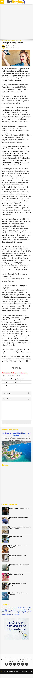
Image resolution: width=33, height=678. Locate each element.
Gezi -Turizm (12, 608)
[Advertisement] (16, 21)
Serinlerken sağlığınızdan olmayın (20, 564)
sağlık (18, 612)
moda (14, 612)
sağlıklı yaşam (26, 612)
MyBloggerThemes (27, 671)
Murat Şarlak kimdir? (16, 536)
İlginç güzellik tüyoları (16, 574)
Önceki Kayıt (6, 423)
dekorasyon (18, 610)
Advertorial (5, 608)
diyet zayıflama (26, 610)
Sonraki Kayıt (27, 423)
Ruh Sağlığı (4, 610)
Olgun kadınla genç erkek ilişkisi (19, 508)
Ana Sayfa (4, 40)
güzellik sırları (12, 40)
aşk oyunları (12, 610)
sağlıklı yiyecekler (7, 614)
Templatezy (10, 671)
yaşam (16, 614)
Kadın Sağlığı (20, 608)
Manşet (20, 40)
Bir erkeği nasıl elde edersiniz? (19, 517)
